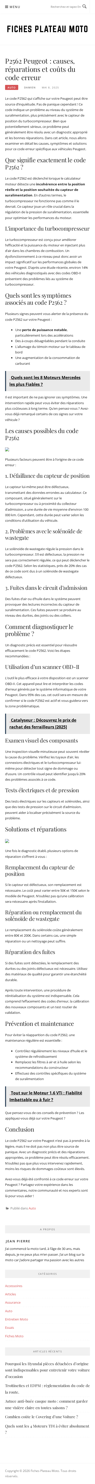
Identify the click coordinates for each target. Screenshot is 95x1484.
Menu (15, 7)
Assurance (13, 1302)
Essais (9, 1327)
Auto (12, 87)
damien (30, 87)
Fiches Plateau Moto (47, 29)
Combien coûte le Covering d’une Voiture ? (41, 1416)
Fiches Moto (14, 1336)
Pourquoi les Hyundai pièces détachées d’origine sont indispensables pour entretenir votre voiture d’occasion (47, 1370)
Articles (10, 1294)
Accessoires (13, 1286)
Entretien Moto (16, 1319)
